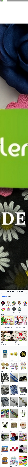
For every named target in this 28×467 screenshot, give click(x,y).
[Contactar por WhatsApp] (26, 465)
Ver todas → (26, 314)
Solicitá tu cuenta (5, 296)
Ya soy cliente (9, 296)
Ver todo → (26, 347)
